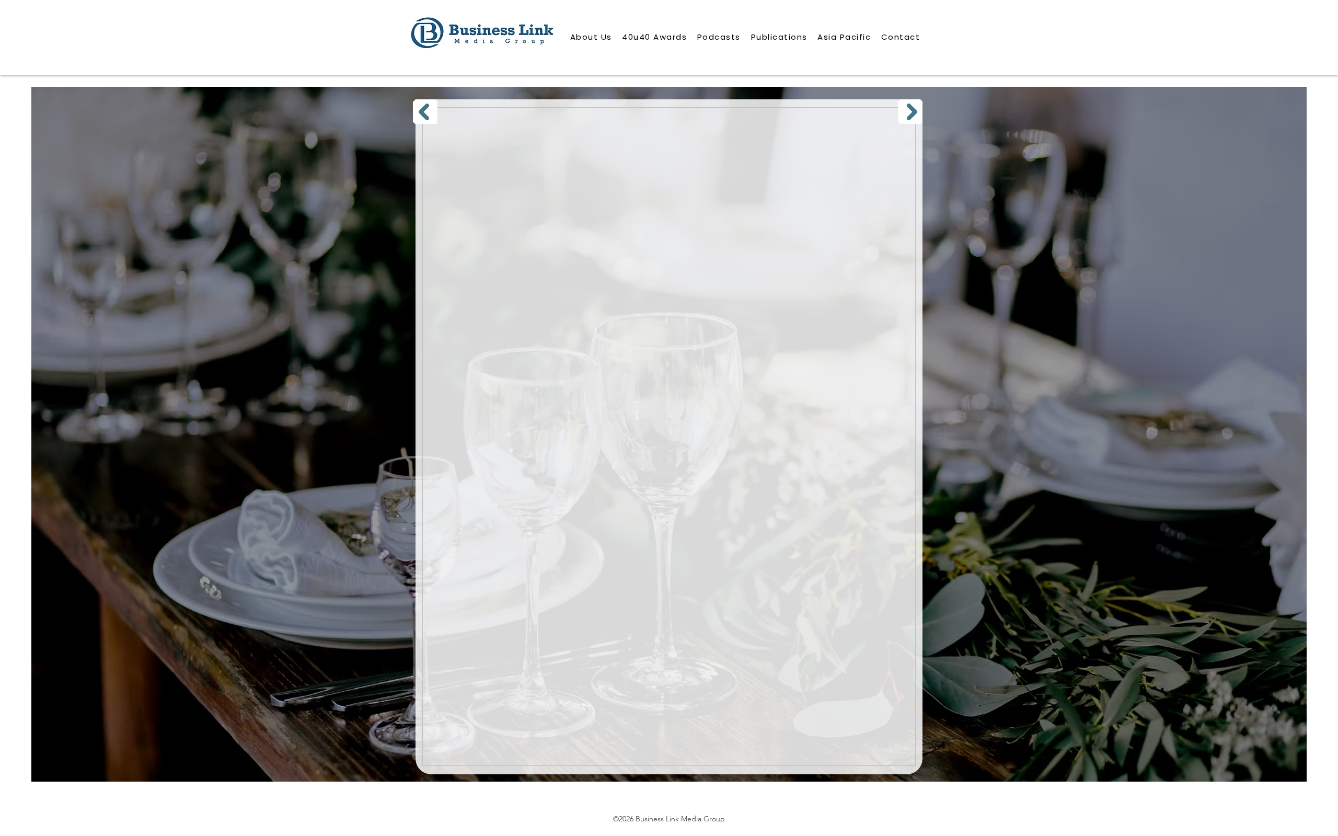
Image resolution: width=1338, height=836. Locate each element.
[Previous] (425, 111)
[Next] (910, 111)
